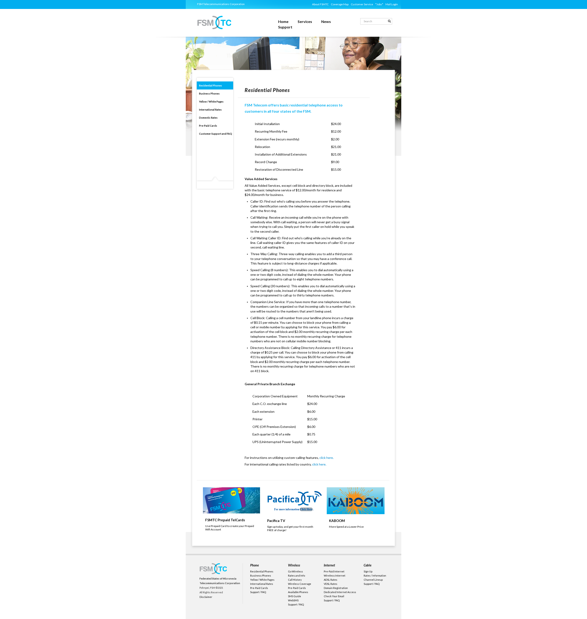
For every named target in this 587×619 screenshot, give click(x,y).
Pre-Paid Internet (334, 571)
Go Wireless (295, 571)
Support (283, 27)
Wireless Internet (334, 575)
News (324, 22)
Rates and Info (296, 575)
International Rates (210, 109)
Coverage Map (340, 4)
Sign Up (368, 571)
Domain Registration (336, 587)
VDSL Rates (330, 583)
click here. (326, 458)
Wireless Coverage (299, 583)
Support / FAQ (258, 592)
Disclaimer (205, 596)
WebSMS (293, 600)
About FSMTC (320, 4)
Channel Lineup (373, 579)
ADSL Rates (330, 579)
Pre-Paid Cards (208, 125)
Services (303, 22)
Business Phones (209, 93)
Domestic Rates (208, 117)
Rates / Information (375, 575)
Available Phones (298, 592)
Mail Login (391, 4)
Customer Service (362, 4)
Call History (295, 579)
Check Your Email (334, 596)
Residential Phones (210, 85)
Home (281, 22)
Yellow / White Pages (211, 101)
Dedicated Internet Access (340, 592)
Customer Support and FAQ (215, 133)
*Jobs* (379, 4)
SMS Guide (294, 596)
